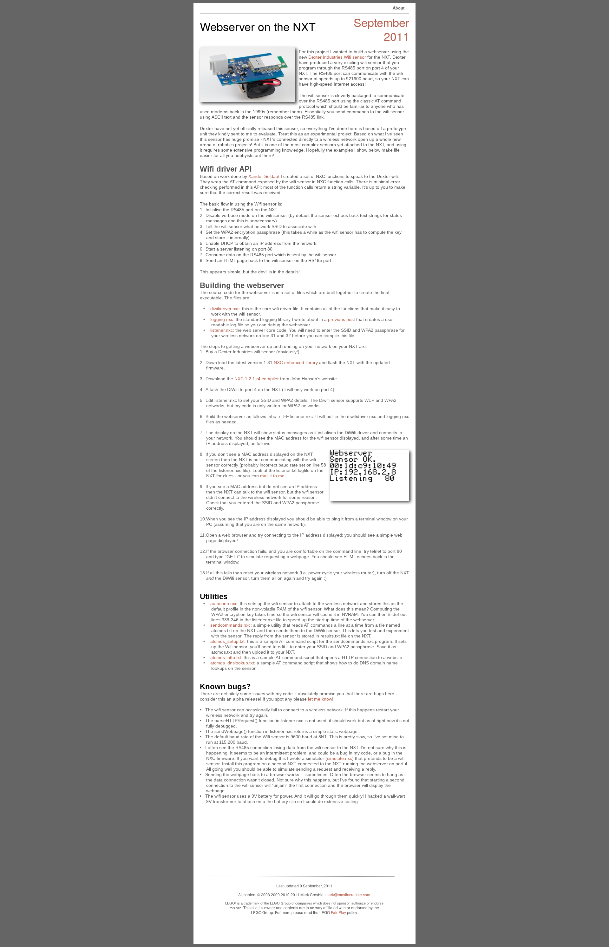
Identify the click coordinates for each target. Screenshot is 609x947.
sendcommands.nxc (230, 625)
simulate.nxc (339, 758)
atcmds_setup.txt (227, 641)
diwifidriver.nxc (224, 308)
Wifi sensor (355, 57)
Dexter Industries (325, 57)
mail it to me (272, 475)
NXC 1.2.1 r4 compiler (256, 378)
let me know (320, 699)
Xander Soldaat (263, 176)
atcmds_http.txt (225, 657)
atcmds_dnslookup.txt (232, 662)
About (398, 8)
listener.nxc (221, 330)
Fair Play (338, 912)
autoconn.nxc (223, 603)
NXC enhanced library (296, 362)
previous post (341, 319)
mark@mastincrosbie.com (347, 894)
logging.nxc (221, 319)
